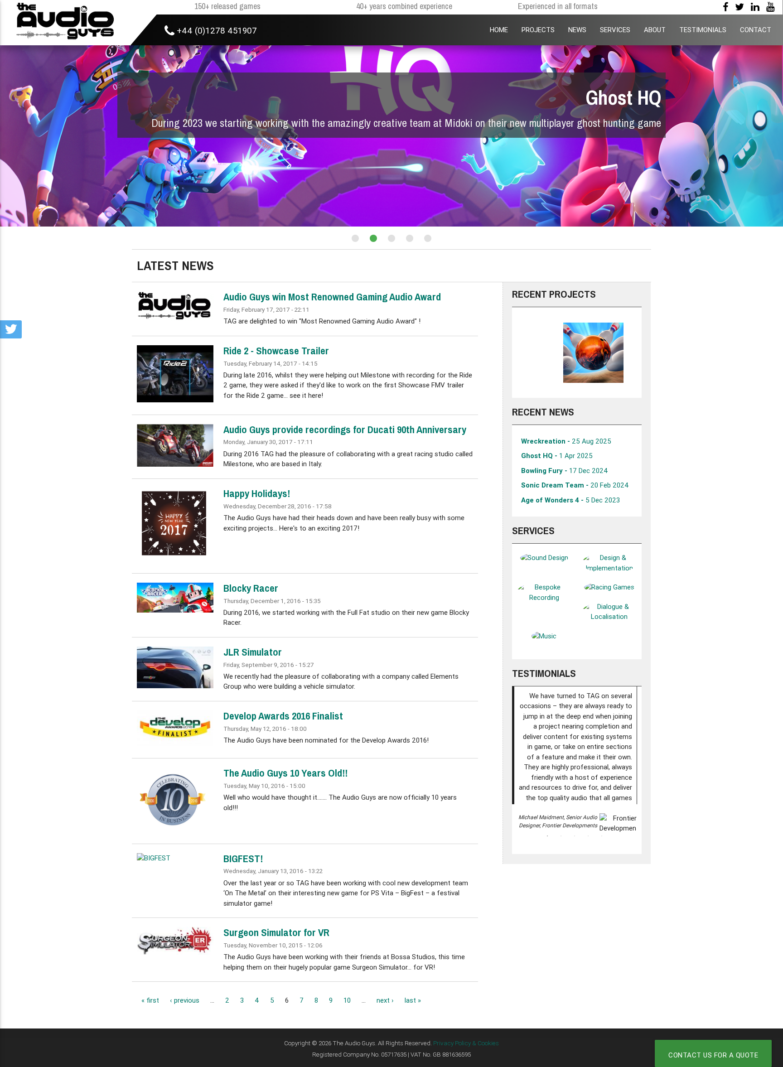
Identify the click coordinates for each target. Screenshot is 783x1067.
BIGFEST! (243, 858)
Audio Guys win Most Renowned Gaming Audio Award (332, 297)
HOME (499, 29)
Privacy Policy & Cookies (466, 1043)
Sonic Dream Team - (575, 485)
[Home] (65, 22)
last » (413, 1000)
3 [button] (574, 835)
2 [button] (561, 835)
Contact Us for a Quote (713, 1055)
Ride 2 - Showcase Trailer (276, 350)
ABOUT (655, 29)
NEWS (577, 29)
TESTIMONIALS (702, 29)
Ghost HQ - (557, 455)
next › (385, 1000)
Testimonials (544, 673)
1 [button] (547, 835)
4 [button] (588, 835)
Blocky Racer (250, 588)
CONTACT (755, 29)
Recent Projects (554, 294)
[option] (576, 352)
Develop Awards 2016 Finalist (283, 716)
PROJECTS (538, 29)
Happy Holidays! (256, 493)
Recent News (543, 412)
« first (150, 1000)
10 (347, 1000)
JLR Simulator (252, 652)
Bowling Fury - (564, 470)
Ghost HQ (623, 97)
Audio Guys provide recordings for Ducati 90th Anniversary (344, 429)
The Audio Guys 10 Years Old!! (285, 773)
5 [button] (601, 835)
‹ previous (184, 1000)
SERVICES (615, 29)
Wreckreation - (566, 441)
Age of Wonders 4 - (570, 500)
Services (533, 530)
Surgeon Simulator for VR (276, 932)
